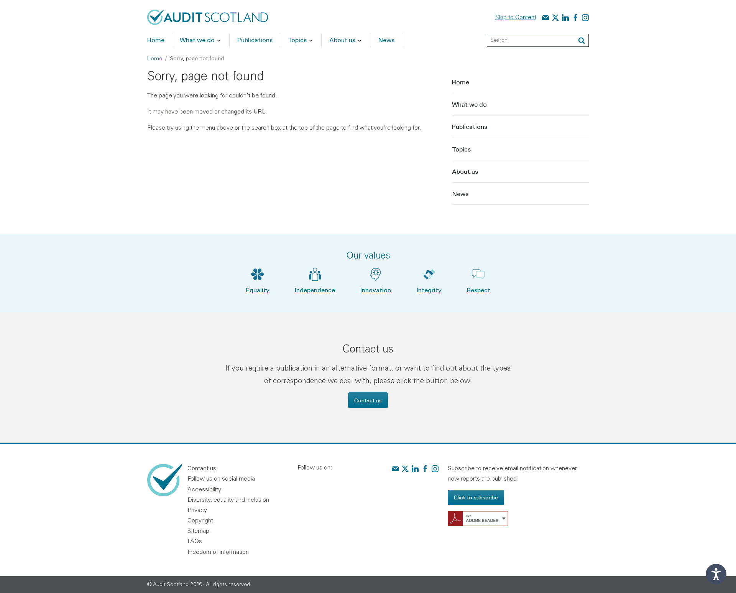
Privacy (197, 510)
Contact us (368, 400)
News (460, 193)
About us (465, 171)
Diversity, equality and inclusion (228, 499)
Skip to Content (515, 17)
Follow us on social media (221, 478)
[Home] (207, 16)
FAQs (194, 541)
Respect (478, 290)
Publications (469, 126)
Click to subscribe (476, 497)
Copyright (200, 520)
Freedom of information (218, 551)
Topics (461, 149)
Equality (257, 290)
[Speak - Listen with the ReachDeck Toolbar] (716, 574)
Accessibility (204, 489)
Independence (315, 290)
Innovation (375, 290)
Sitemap (198, 530)
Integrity (429, 290)
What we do (469, 104)
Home (154, 58)
